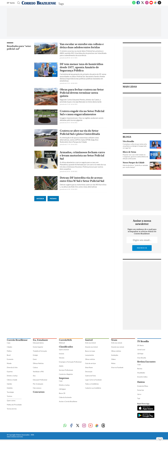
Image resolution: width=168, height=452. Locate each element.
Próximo (53, 199)
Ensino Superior (38, 347)
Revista (139, 369)
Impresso (64, 378)
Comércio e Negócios (66, 374)
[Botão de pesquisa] (18, 3)
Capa (8, 343)
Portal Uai (140, 390)
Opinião (9, 384)
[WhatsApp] (134, 4)
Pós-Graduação (38, 384)
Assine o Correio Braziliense (68, 401)
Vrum (114, 340)
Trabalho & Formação (40, 351)
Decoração (88, 371)
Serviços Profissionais (66, 370)
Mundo (9, 363)
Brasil (9, 355)
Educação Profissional (40, 380)
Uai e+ (139, 394)
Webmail (62, 343)
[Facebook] (138, 4)
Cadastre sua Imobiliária (93, 388)
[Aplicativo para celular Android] (145, 415)
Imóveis (61, 354)
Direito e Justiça (12, 376)
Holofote (10, 388)
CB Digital (62, 389)
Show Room (89, 367)
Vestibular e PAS (38, 371)
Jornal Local (141, 349)
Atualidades (141, 373)
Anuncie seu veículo (117, 347)
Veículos (61, 358)
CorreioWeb (65, 340)
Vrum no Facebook (117, 367)
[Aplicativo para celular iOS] (145, 408)
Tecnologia (10, 392)
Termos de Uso (12, 409)
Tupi (138, 398)
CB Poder (140, 354)
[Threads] (159, 4)
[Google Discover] (155, 3)
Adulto (61, 366)
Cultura (35, 367)
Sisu (34, 376)
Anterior (40, 199)
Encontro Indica (142, 377)
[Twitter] (142, 4)
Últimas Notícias (38, 363)
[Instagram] (147, 4)
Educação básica (38, 343)
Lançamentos (89, 355)
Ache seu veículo (116, 343)
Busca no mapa (90, 351)
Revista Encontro (146, 361)
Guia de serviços (90, 363)
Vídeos (113, 359)
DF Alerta (140, 345)
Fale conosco (37, 388)
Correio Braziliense (17, 340)
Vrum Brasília (141, 358)
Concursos (38, 392)
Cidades (9, 347)
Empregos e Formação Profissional (70, 362)
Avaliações (114, 355)
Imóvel (89, 340)
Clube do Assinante (65, 397)
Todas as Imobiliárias (92, 384)
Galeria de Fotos (90, 376)
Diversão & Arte (12, 367)
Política (9, 351)
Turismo (9, 396)
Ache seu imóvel (90, 343)
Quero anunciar (64, 349)
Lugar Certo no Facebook (93, 380)
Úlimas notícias (90, 359)
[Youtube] (151, 4)
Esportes (10, 371)
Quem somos (11, 400)
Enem (35, 359)
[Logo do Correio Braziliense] (39, 3)
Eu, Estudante (40, 340)
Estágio (35, 355)
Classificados (66, 346)
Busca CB (62, 393)
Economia (10, 359)
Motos (113, 363)
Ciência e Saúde (12, 380)
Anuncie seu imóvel (91, 347)
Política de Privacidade (14, 405)
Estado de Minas (142, 386)
